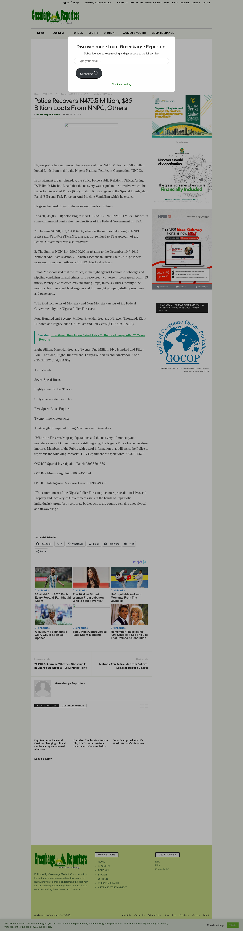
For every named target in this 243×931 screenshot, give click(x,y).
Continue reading (121, 84)
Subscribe (87, 73)
